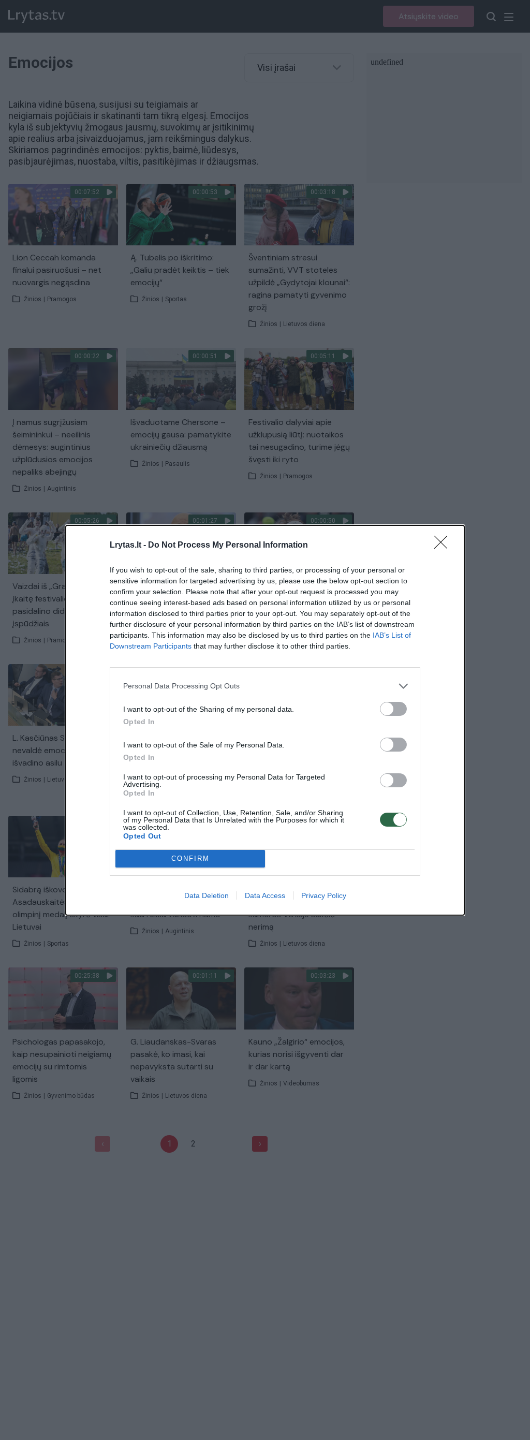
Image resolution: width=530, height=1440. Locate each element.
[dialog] (265, 720)
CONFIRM (190, 858)
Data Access (265, 895)
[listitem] (265, 686)
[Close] (444, 545)
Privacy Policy (323, 895)
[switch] (393, 709)
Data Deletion (206, 895)
